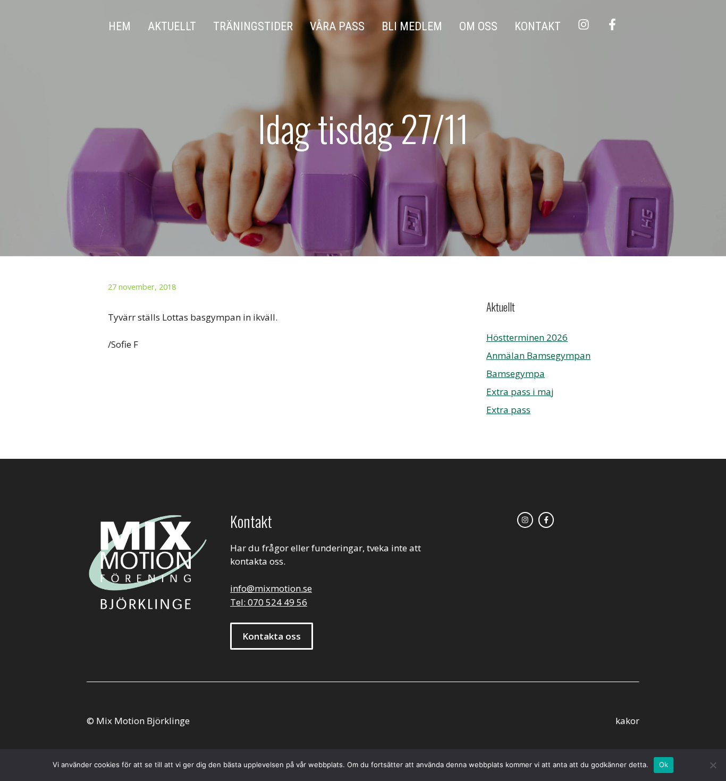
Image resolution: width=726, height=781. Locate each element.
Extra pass (508, 410)
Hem (119, 26)
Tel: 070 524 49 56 (268, 602)
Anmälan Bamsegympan (538, 355)
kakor (627, 721)
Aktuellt (172, 26)
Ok (664, 764)
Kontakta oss (271, 636)
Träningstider (253, 26)
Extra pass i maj (520, 391)
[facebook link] (546, 520)
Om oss (478, 26)
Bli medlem (412, 26)
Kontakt (537, 26)
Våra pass (337, 26)
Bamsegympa (515, 373)
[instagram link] (525, 520)
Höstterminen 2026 (527, 337)
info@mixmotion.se (271, 588)
